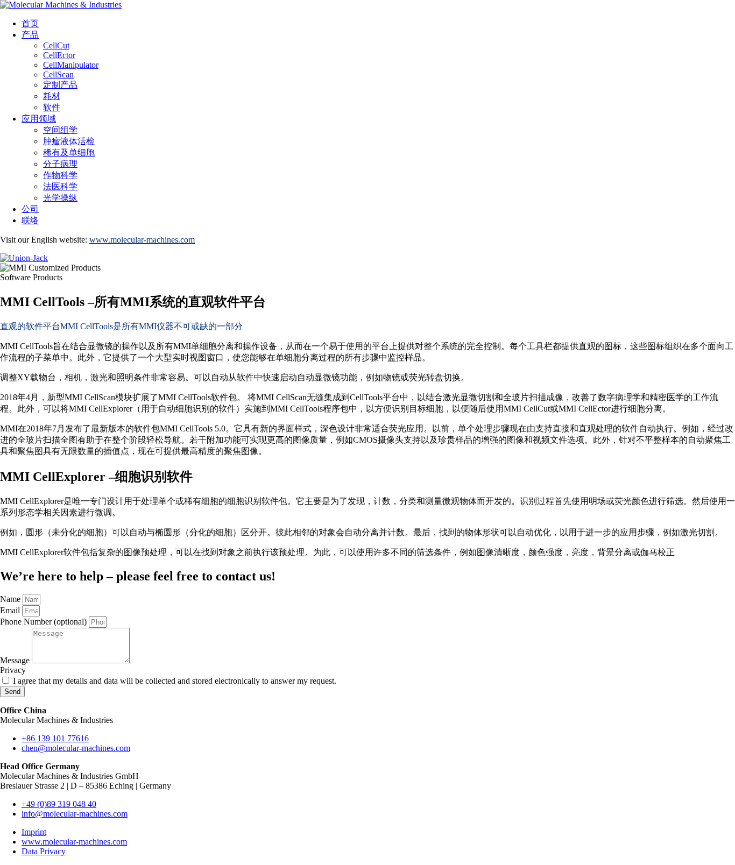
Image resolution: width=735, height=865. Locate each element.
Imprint (34, 831)
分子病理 (60, 163)
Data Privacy (44, 851)
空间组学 (60, 129)
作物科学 (60, 175)
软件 (51, 107)
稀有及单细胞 (69, 152)
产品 (30, 34)
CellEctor (59, 55)
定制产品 (60, 84)
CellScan (58, 74)
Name (11, 599)
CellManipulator (70, 64)
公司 (30, 209)
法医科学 (60, 186)
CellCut (56, 45)
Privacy (13, 670)
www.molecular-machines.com (74, 841)
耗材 (51, 96)
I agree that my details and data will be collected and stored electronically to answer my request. (174, 680)
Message (16, 660)
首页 (30, 23)
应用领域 (39, 118)
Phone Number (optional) (44, 621)
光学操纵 (60, 197)
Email (11, 610)
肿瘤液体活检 (69, 141)
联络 (30, 220)
